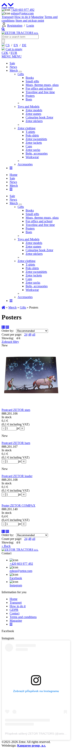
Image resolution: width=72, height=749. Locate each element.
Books (30, 77)
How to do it (22, 17)
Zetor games (33, 113)
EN (16, 45)
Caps (29, 146)
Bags (29, 99)
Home (13, 174)
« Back (6, 546)
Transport (8, 17)
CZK (5, 53)
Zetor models (34, 110)
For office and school (39, 88)
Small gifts (32, 81)
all (33, 334)
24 (25, 334)
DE (24, 45)
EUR (14, 53)
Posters (30, 95)
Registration (14, 25)
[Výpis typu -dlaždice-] (7, 327)
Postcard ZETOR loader (17, 476)
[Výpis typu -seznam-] (3, 327)
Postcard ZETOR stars (16, 410)
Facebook (16, 578)
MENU (7, 56)
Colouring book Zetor (39, 117)
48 (29, 334)
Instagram (16, 585)
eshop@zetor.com (22, 13)
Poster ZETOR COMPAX (18, 505)
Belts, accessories (37, 153)
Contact (14, 613)
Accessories (25, 164)
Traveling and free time (40, 92)
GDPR (14, 609)
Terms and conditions (23, 617)
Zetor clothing (26, 128)
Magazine (37, 17)
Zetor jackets (34, 142)
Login (30, 25)
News (13, 67)
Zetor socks (33, 150)
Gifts (21, 74)
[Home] (20, 32)
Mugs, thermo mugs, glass (42, 85)
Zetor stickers (34, 121)
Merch (14, 70)
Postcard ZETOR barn (16, 443)
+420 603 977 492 (22, 9)
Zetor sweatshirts (36, 139)
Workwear (32, 157)
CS (8, 45)
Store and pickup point (29, 20)
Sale (12, 63)
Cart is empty (14, 49)
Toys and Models (28, 106)
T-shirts (30, 132)
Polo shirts (32, 135)
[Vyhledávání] (3, 29)
